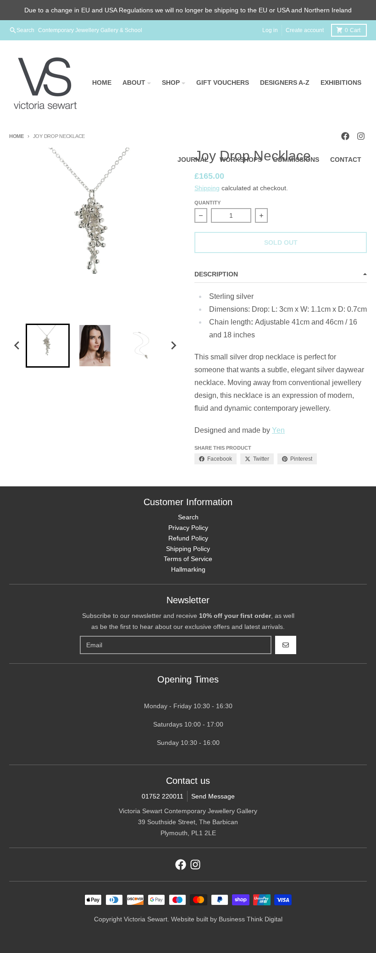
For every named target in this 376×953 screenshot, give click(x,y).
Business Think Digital (250, 919)
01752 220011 (162, 796)
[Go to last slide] (17, 345)
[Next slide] (173, 345)
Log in (270, 30)
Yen (278, 430)
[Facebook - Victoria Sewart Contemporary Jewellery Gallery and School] (180, 864)
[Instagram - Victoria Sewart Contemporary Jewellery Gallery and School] (195, 864)
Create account (305, 30)
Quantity (207, 202)
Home (16, 136)
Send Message (213, 796)
